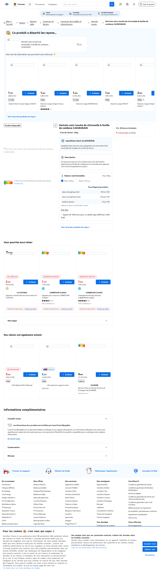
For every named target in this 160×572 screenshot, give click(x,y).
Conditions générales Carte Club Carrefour (140, 503)
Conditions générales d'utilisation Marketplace (140, 489)
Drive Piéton (69, 497)
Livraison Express (71, 501)
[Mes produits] (127, 4)
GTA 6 (4, 520)
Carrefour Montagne (104, 501)
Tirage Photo (70, 524)
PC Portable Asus (8, 501)
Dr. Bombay (6, 491)
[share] (55, 125)
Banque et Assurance (73, 511)
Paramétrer (150, 555)
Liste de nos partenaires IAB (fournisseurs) (89, 547)
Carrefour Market (103, 488)
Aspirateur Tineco (8, 511)
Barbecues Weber (40, 488)
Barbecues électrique (10, 524)
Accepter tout (150, 544)
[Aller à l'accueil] (7, 4)
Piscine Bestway (39, 514)
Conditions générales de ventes (140, 484)
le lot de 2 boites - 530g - (69, 132)
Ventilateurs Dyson (9, 504)
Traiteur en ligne (71, 504)
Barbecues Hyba (39, 494)
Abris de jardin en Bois (41, 520)
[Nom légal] (106, 320)
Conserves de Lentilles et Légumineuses (71, 22)
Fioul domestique (71, 507)
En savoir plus (18, 183)
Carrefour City (102, 491)
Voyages (68, 520)
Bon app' (100, 504)
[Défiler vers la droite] (149, 84)
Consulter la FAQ (149, 471)
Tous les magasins (103, 517)
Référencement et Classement (139, 508)
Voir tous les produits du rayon (21, 116)
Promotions (6, 484)
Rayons (22, 23)
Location (68, 514)
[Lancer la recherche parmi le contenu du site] (112, 4)
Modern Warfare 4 (8, 497)
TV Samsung (6, 507)
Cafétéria (100, 507)
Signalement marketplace (137, 514)
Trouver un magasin (21, 471)
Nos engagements (135, 525)
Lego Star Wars (38, 524)
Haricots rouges (94, 22)
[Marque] (106, 455)
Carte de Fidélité (71, 488)
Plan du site (132, 518)
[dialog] (80, 549)
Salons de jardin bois (40, 497)
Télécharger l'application (106, 471)
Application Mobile (72, 484)
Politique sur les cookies (106, 525)
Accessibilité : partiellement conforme (142, 511)
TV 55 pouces (38, 511)
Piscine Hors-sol (39, 507)
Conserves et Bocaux (48, 22)
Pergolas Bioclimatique (42, 491)
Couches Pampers (40, 501)
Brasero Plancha (39, 484)
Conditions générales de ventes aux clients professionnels (141, 498)
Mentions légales (134, 493)
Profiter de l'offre (30, 309)
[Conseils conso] (106, 418)
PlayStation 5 (7, 517)
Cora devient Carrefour (105, 511)
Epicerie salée (33, 22)
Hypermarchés (102, 484)
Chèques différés (8, 488)
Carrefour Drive (70, 491)
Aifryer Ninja (38, 504)
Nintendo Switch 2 (9, 514)
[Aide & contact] (120, 4)
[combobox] (88, 4)
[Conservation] (106, 447)
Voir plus (64, 210)
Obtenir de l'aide (62, 471)
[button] (29, 4)
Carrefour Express (103, 494)
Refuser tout (150, 549)
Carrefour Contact (103, 497)
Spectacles (69, 517)
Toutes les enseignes (104, 514)
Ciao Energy (6, 494)
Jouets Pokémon (39, 517)
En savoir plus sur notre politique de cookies (21, 568)
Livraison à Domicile (72, 494)
